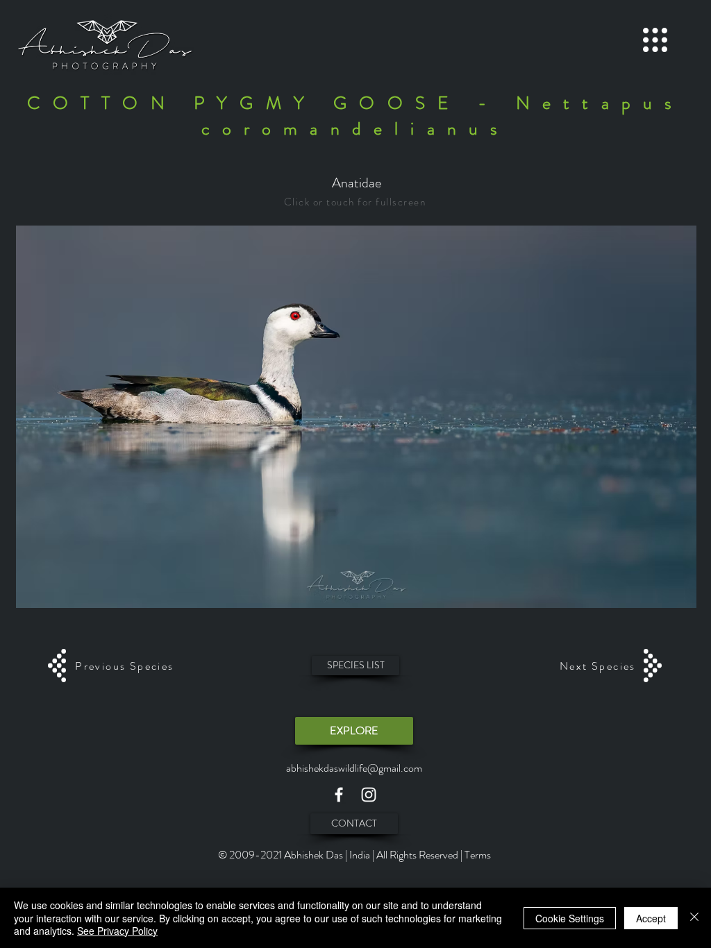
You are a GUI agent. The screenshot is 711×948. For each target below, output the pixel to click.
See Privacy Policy (117, 931)
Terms (478, 855)
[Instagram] (368, 794)
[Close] (694, 918)
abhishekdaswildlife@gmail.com (354, 768)
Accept (651, 918)
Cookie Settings (569, 918)
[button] (655, 40)
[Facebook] (339, 794)
